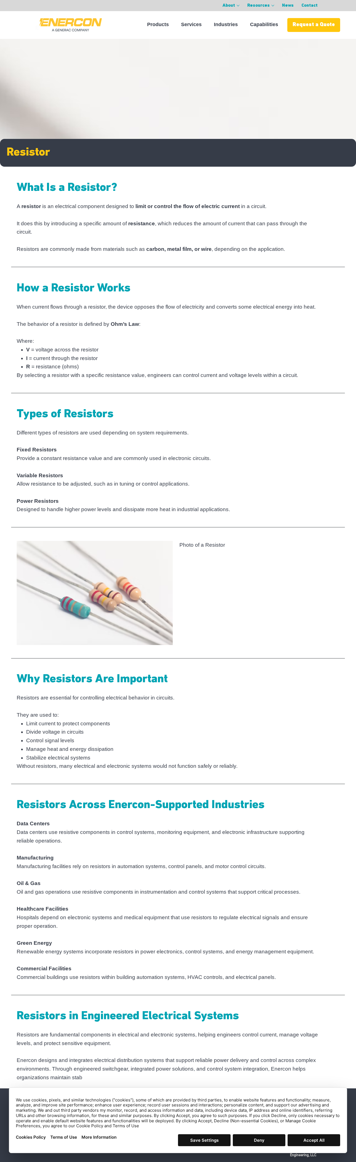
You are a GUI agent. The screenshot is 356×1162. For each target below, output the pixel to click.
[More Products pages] (171, 24)
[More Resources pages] (272, 5)
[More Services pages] (204, 24)
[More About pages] (238, 5)
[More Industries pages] (240, 24)
